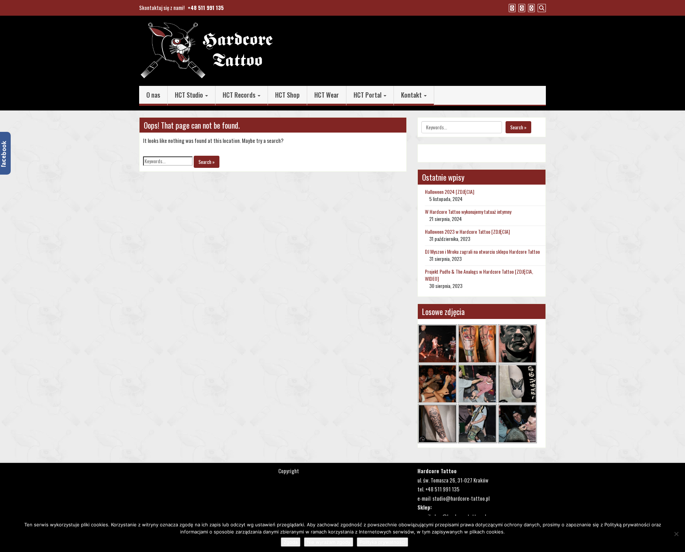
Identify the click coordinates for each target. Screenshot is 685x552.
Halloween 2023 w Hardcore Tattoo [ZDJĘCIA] (467, 231)
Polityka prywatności (382, 542)
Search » (206, 161)
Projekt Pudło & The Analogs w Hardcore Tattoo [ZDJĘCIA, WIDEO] (479, 275)
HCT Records (240, 94)
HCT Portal (368, 94)
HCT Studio (189, 94)
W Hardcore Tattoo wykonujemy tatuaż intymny (468, 211)
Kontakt (412, 94)
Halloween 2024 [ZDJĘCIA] (449, 191)
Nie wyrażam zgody (328, 542)
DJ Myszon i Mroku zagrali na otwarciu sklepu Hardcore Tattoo (482, 251)
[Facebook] (511, 7)
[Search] (541, 7)
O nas (153, 94)
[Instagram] (530, 7)
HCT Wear (326, 94)
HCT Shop (287, 94)
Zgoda (291, 542)
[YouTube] (521, 7)
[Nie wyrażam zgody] (676, 533)
